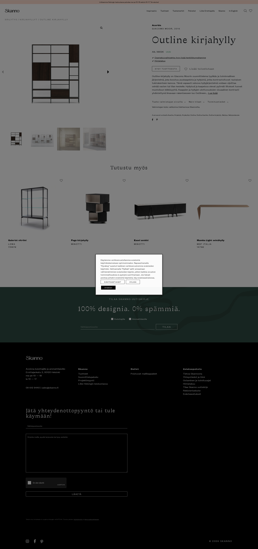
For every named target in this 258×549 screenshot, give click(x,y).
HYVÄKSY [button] (108, 287)
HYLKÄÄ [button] (132, 282)
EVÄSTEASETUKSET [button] (112, 282)
